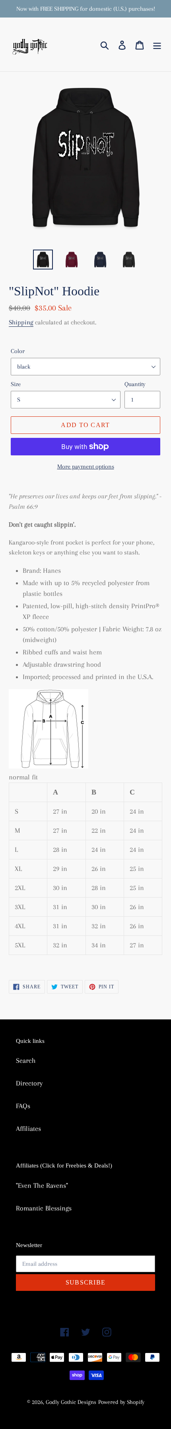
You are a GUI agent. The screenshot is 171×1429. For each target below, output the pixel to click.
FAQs (23, 1106)
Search (26, 1060)
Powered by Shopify (121, 1402)
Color (18, 351)
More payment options (85, 466)
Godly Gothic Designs (71, 1402)
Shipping (21, 322)
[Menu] (157, 44)
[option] (43, 259)
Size (16, 384)
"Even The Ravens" (42, 1185)
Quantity (135, 384)
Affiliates (28, 1128)
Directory (29, 1083)
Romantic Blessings (44, 1208)
